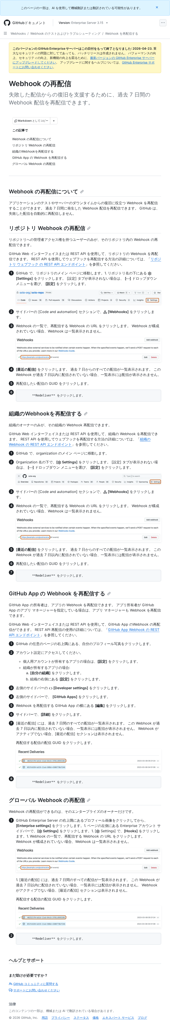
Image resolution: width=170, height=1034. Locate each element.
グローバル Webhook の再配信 (47, 800)
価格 (96, 1017)
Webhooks (18, 33)
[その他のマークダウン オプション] (54, 120)
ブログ (142, 1017)
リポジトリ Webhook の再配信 (47, 228)
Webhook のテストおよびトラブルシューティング (65, 33)
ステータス (81, 1017)
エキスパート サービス (118, 1017)
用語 (45, 1017)
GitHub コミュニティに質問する (35, 984)
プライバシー (60, 1017)
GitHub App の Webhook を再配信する (57, 593)
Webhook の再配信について (43, 191)
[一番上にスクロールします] (160, 1024)
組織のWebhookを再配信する (45, 413)
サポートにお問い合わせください (36, 990)
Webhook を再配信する (121, 33)
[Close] (157, 7)
